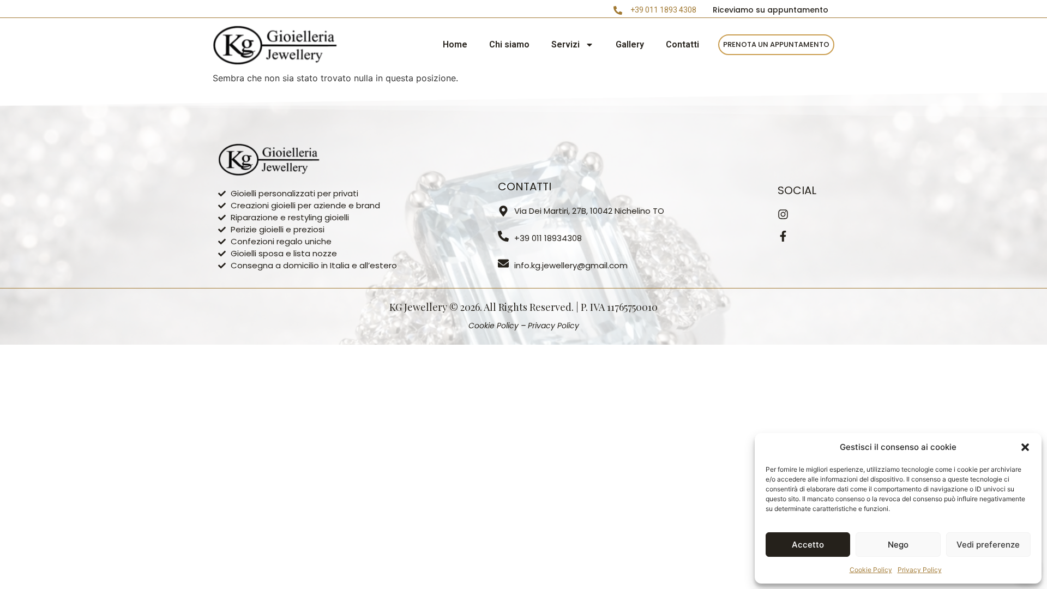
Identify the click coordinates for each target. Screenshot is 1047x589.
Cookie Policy (871, 570)
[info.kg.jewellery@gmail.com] (503, 263)
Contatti (682, 44)
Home (455, 44)
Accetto (808, 544)
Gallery (630, 44)
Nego (898, 544)
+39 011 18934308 (548, 238)
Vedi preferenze (988, 544)
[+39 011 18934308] (503, 236)
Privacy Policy (920, 570)
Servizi (565, 44)
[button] (1025, 447)
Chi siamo (509, 44)
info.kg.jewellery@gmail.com (571, 265)
